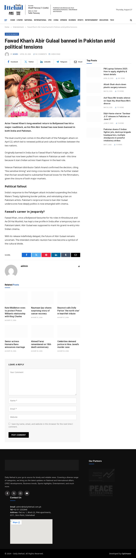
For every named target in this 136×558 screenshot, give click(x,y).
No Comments (41, 54)
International (40, 20)
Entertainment (91, 20)
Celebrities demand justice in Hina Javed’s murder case (68, 344)
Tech (112, 20)
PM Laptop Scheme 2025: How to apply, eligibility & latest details (116, 72)
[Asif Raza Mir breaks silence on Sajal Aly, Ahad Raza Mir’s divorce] (94, 101)
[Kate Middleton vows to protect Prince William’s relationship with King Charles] (16, 297)
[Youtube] (26, 493)
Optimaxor (126, 553)
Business (72, 20)
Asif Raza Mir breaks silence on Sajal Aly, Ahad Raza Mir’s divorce (117, 101)
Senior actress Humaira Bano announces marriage (15, 344)
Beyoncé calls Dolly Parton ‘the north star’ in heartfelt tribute (68, 311)
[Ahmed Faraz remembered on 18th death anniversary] (42, 331)
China (56, 20)
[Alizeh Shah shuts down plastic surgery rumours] (94, 88)
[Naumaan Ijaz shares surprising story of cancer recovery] (42, 297)
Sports (80, 20)
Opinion (63, 20)
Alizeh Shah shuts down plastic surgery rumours (115, 85)
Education (103, 20)
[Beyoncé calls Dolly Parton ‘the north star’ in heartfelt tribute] (68, 297)
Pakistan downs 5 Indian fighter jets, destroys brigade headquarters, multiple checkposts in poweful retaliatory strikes (117, 135)
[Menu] (5, 20)
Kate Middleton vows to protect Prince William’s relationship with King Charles (15, 312)
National (28, 20)
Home (12, 20)
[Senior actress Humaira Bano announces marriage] (16, 331)
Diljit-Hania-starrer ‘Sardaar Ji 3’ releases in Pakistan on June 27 (117, 116)
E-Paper (20, 20)
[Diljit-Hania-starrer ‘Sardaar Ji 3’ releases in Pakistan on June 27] (94, 117)
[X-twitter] (13, 493)
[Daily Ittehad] (40, 9)
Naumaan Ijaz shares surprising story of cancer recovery (41, 311)
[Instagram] (20, 493)
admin (15, 54)
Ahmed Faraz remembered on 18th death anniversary (41, 344)
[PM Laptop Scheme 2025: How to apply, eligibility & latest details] (94, 72)
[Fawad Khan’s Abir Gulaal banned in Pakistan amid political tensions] (42, 92)
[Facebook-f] (7, 493)
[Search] (130, 20)
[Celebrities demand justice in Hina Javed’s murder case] (68, 331)
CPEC (50, 20)
